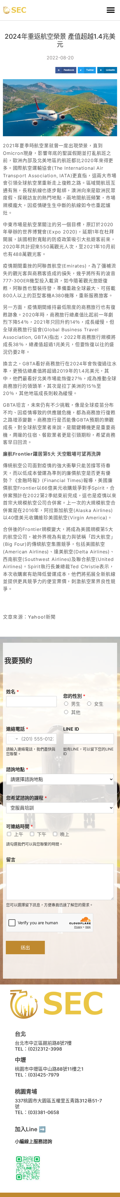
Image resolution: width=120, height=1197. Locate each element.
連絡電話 (17, 729)
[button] (110, 10)
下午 (41, 834)
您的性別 (74, 696)
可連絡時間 (19, 826)
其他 (75, 712)
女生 (98, 704)
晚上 (64, 834)
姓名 (12, 692)
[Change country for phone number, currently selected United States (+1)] (12, 738)
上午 (18, 834)
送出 (25, 947)
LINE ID (71, 729)
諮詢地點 (17, 769)
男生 (75, 704)
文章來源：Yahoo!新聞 (29, 617)
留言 (10, 860)
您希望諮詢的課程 (26, 798)
